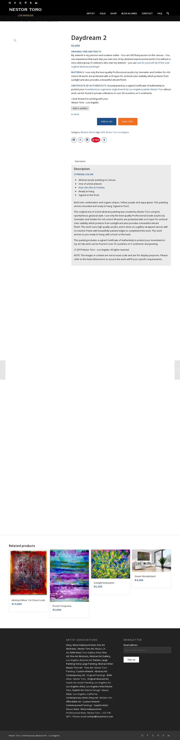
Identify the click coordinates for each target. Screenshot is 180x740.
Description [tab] (80, 161)
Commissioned (74, 705)
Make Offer (127, 121)
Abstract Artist (105, 663)
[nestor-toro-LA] (26, 13)
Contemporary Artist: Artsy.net (82, 697)
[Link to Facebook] (15, 2)
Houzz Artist (72, 709)
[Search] (167, 13)
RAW (109, 675)
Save (97, 139)
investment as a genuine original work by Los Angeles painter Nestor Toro (124, 89)
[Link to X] (20, 2)
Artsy (69, 645)
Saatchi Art (77, 690)
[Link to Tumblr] (30, 2)
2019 (103, 132)
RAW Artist (75, 652)
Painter (97, 660)
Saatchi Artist (101, 705)
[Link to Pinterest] (25, 2)
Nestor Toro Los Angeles (117, 132)
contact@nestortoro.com (100, 716)
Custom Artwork (84, 671)
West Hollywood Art (91, 709)
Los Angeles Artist (75, 686)
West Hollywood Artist (84, 645)
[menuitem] (90, 13)
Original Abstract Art (97, 678)
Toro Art (88, 667)
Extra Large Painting (86, 663)
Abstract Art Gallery (100, 656)
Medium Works (88, 132)
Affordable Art (73, 701)
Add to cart (106, 121)
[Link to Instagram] (9, 2)
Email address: (131, 645)
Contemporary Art (75, 675)
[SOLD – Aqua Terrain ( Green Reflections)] (177, 370)
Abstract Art (101, 671)
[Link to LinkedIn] (36, 2)
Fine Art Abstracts (79, 656)
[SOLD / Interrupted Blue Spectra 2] (2, 370)
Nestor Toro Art (86, 648)
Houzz (98, 648)
